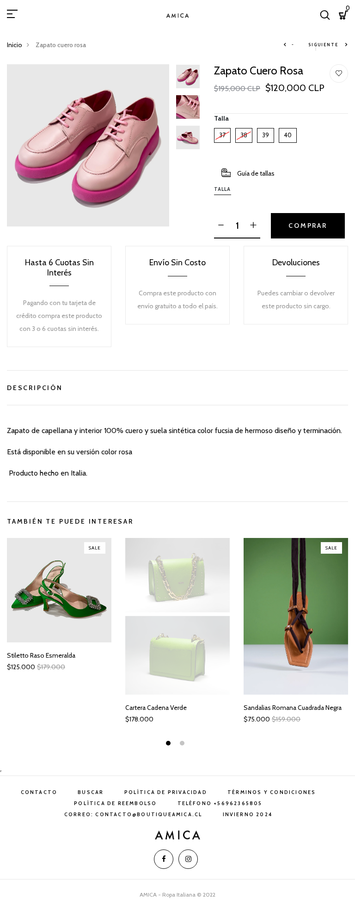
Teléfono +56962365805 (220, 803)
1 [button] (169, 744)
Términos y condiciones (271, 792)
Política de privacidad (165, 792)
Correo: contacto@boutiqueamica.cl (133, 814)
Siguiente (324, 44)
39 (265, 133)
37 (222, 133)
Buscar (91, 792)
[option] (88, 145)
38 (243, 133)
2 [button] (183, 744)
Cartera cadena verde (156, 708)
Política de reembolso (115, 803)
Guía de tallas (256, 173)
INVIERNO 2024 (248, 814)
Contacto (39, 792)
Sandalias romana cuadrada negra (293, 708)
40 (288, 133)
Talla (221, 118)
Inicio (14, 45)
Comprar (307, 225)
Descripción (35, 387)
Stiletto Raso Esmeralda (41, 656)
